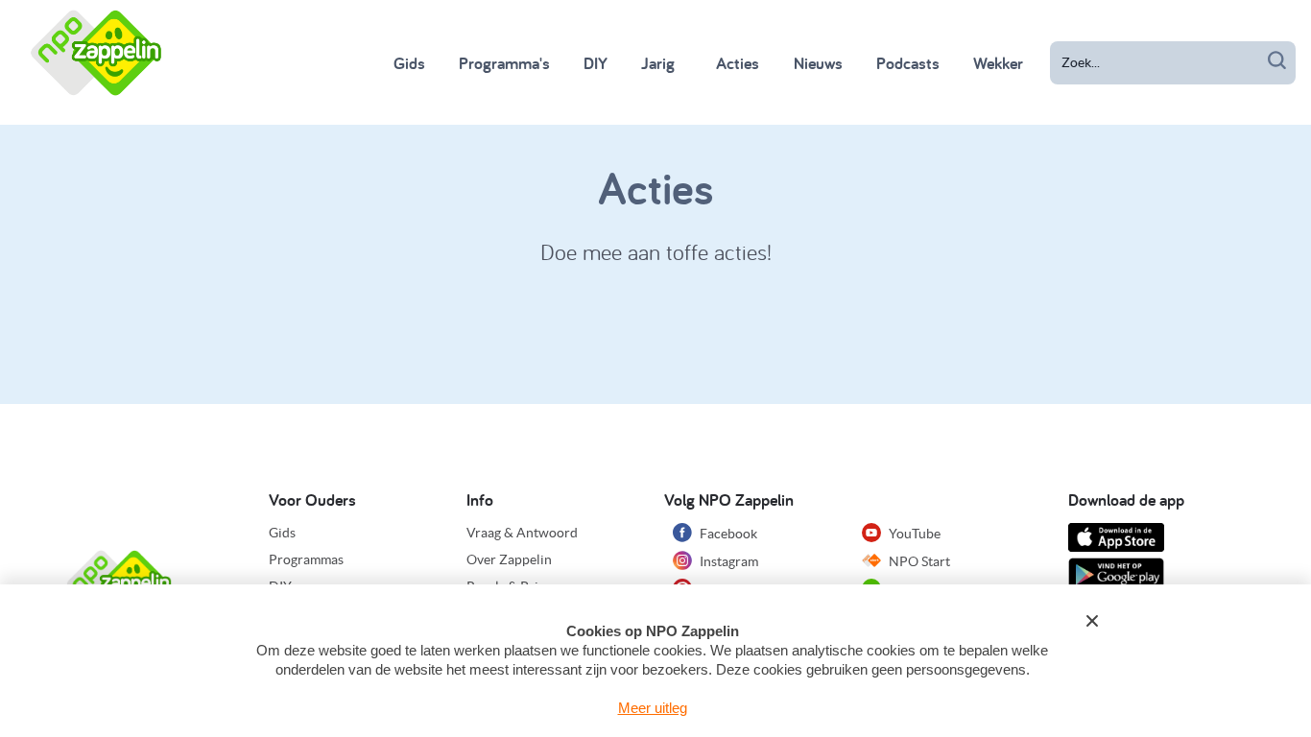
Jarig (658, 63)
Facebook (727, 533)
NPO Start (918, 561)
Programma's (504, 63)
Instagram (727, 561)
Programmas (306, 559)
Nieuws (818, 63)
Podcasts (908, 63)
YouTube (913, 533)
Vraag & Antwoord (522, 532)
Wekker (998, 63)
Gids (409, 63)
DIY (596, 63)
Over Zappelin (509, 559)
